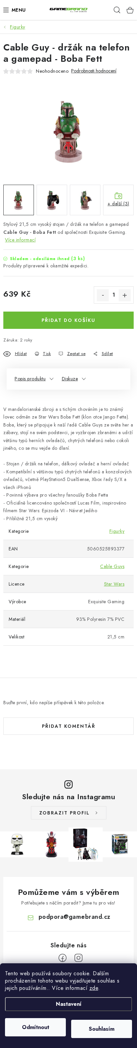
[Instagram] (78, 958)
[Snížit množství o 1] (103, 295)
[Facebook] (63, 958)
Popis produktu (30, 378)
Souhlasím (101, 1029)
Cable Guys (112, 566)
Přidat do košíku (68, 320)
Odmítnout (35, 1027)
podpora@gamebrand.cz (74, 916)
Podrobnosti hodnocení (93, 71)
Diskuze (70, 378)
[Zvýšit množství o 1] (125, 295)
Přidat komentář (68, 726)
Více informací (20, 240)
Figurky (117, 531)
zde (93, 988)
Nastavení (68, 1004)
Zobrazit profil (64, 813)
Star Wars (114, 584)
